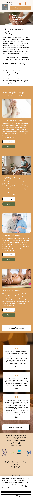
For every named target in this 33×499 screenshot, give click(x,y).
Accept (16, 492)
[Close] (30, 478)
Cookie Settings (16, 496)
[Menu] (17, 4)
